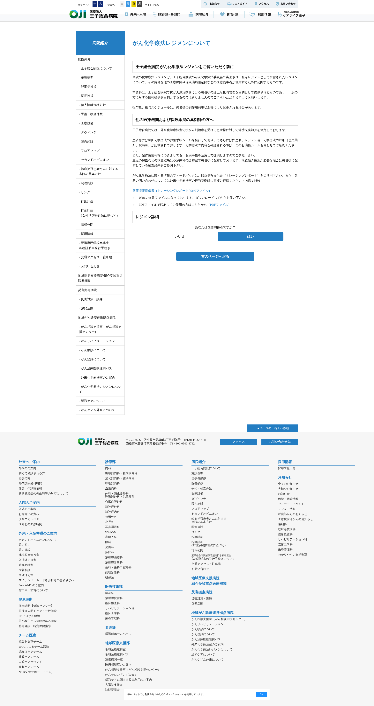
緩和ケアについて (93, 400)
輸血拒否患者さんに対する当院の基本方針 (98, 171)
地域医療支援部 (117, 643)
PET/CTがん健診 (29, 616)
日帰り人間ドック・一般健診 (38, 610)
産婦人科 (111, 537)
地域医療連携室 (29, 554)
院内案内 (24, 544)
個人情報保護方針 (93, 105)
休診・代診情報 (288, 498)
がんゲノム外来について (98, 410)
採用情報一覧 (286, 468)
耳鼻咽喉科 (112, 526)
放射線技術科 (114, 598)
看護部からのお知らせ (292, 514)
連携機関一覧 (114, 659)
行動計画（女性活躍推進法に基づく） (99, 213)
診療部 (110, 462)
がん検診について (93, 350)
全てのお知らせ (288, 483)
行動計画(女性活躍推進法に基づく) (208, 544)
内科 (108, 468)
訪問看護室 (26, 565)
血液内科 (111, 488)
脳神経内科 (112, 511)
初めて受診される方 (32, 473)
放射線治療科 (114, 557)
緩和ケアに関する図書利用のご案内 (128, 679)
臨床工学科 (112, 613)
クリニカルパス (29, 519)
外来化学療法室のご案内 (98, 377)
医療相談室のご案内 (118, 664)
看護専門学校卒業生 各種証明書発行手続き (94, 245)
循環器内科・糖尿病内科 (121, 473)
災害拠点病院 (87, 290)
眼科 (108, 542)
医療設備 (87, 123)
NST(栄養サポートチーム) (35, 672)
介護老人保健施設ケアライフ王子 (291, 14)
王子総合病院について (96, 68)
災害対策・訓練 (92, 299)
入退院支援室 (27, 560)
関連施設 (87, 183)
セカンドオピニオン (95, 159)
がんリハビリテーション (98, 341)
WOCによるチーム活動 (34, 646)
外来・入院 (135, 14)
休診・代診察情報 (30, 488)
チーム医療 (27, 635)
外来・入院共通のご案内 (38, 533)
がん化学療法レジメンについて (100, 389)
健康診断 (26, 599)
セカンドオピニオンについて (38, 539)
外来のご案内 (29, 462)
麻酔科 (109, 552)
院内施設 (87, 141)
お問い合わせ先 (280, 441)
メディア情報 (286, 509)
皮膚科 (109, 547)
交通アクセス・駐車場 (96, 257)
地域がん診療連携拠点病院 (97, 317)
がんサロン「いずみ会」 (121, 674)
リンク (85, 192)
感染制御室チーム (30, 641)
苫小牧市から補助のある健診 (38, 621)
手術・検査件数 (92, 114)
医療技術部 (114, 587)
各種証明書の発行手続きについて (213, 557)
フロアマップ (90, 150)
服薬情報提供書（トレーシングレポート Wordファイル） (172, 190)
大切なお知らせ (288, 488)
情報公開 (87, 224)
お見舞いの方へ (29, 514)
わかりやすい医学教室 (292, 554)
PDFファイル (219, 204)
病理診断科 (112, 572)
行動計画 (87, 201)
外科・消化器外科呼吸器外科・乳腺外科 (119, 495)
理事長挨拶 (88, 86)
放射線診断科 (114, 562)
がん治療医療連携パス (96, 368)
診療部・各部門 (166, 14)
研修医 (109, 577)
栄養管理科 (112, 618)
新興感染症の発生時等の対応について (43, 493)
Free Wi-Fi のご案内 (31, 585)
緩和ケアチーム (29, 666)
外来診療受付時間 (30, 483)
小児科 (109, 521)
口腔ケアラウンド (30, 661)
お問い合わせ (90, 266)
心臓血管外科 (114, 501)
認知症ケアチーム (30, 651)
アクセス (238, 441)
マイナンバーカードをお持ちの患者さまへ (46, 580)
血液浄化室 (26, 575)
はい (250, 236)
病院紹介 (197, 14)
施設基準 (87, 77)
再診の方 (24, 478)
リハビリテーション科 (119, 608)
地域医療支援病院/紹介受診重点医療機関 (100, 278)
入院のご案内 (29, 503)
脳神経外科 (112, 506)
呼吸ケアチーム (29, 656)
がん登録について (93, 359)
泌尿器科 (111, 532)
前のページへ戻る (215, 256)
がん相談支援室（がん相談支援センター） (100, 329)
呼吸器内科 (112, 483)
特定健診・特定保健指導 (35, 626)
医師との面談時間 (30, 524)
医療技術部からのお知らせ (295, 519)
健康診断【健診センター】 (36, 605)
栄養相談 (24, 570)
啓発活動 (87, 308)
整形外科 (111, 516)
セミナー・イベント (291, 504)
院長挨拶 (87, 95)
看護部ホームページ (118, 633)
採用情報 (260, 14)
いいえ (180, 236)
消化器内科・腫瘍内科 (119, 478)
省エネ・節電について (33, 590)
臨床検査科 (112, 603)
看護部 (228, 14)
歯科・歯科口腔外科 (118, 567)
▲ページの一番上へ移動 (273, 428)
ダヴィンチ (88, 132)
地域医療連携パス (117, 654)
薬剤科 (109, 593)
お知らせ (285, 477)
